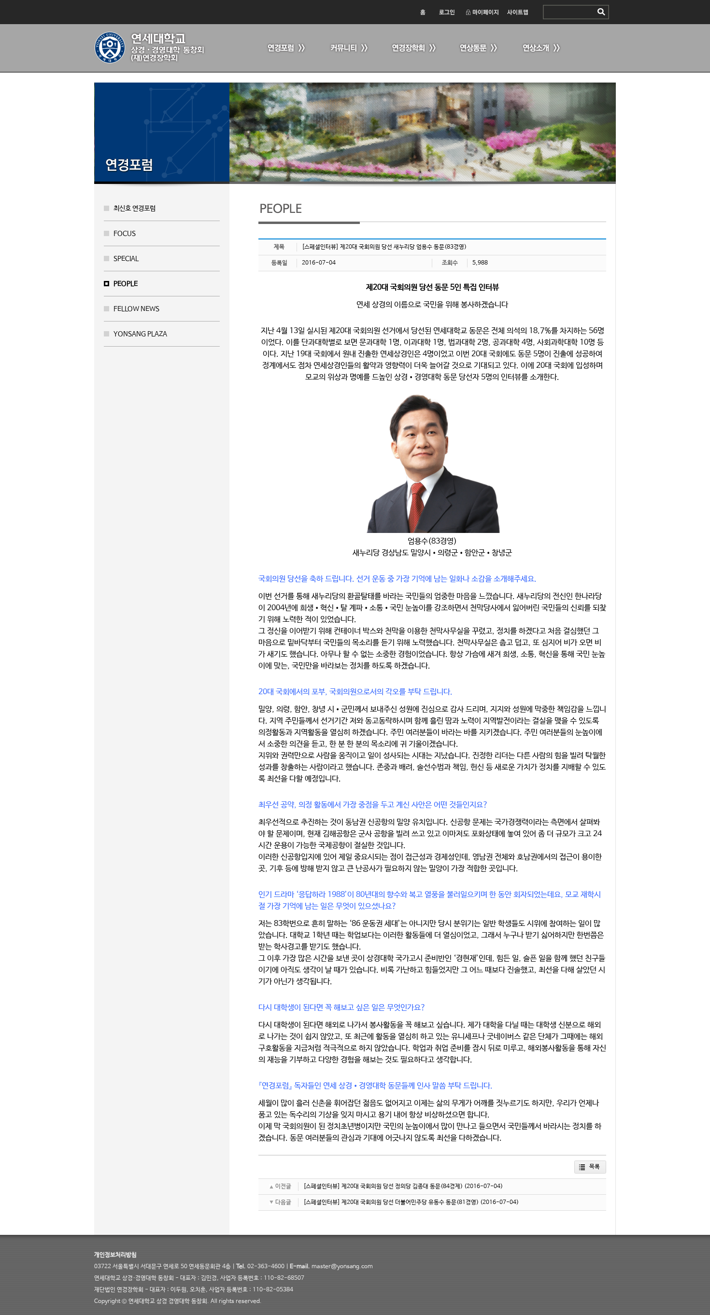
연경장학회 (413, 48)
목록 (594, 1166)
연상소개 (541, 48)
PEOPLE (126, 284)
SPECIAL (126, 259)
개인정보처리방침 (115, 1255)
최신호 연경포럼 (135, 208)
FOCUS (125, 234)
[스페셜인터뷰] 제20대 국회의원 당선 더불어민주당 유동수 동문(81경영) (391, 1202)
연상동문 (478, 48)
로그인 (446, 12)
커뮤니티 (347, 48)
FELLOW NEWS (136, 309)
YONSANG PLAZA (140, 334)
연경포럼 (285, 48)
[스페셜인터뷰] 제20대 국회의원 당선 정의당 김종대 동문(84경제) (383, 1186)
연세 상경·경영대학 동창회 (154, 48)
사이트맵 (518, 12)
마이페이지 (482, 12)
